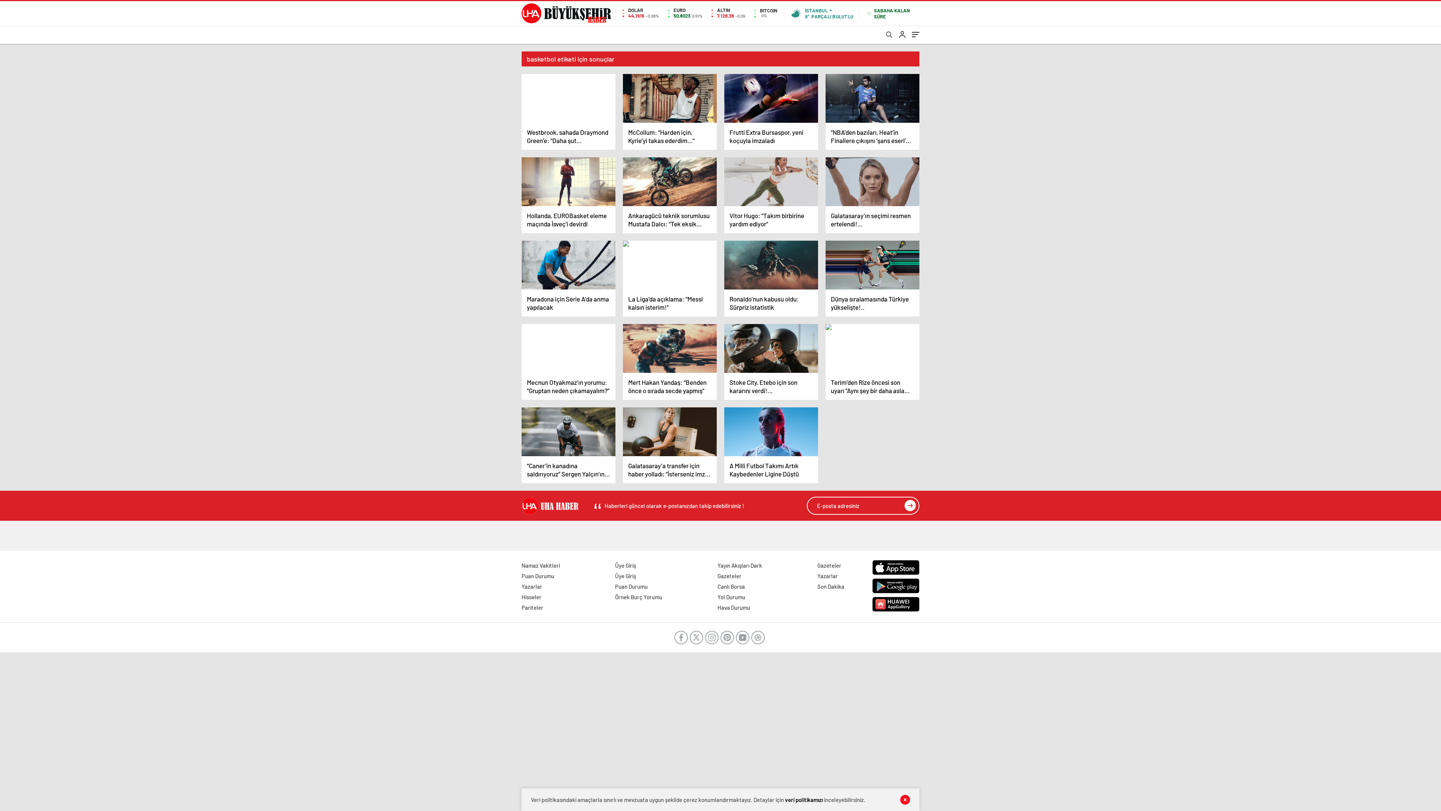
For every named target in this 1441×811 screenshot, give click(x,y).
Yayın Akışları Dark (739, 565)
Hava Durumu (733, 607)
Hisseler (532, 597)
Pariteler (532, 607)
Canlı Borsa (731, 586)
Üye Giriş (625, 565)
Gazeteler (729, 576)
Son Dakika (830, 586)
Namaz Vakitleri (541, 565)
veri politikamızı (804, 799)
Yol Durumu (731, 597)
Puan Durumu (538, 576)
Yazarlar (532, 586)
